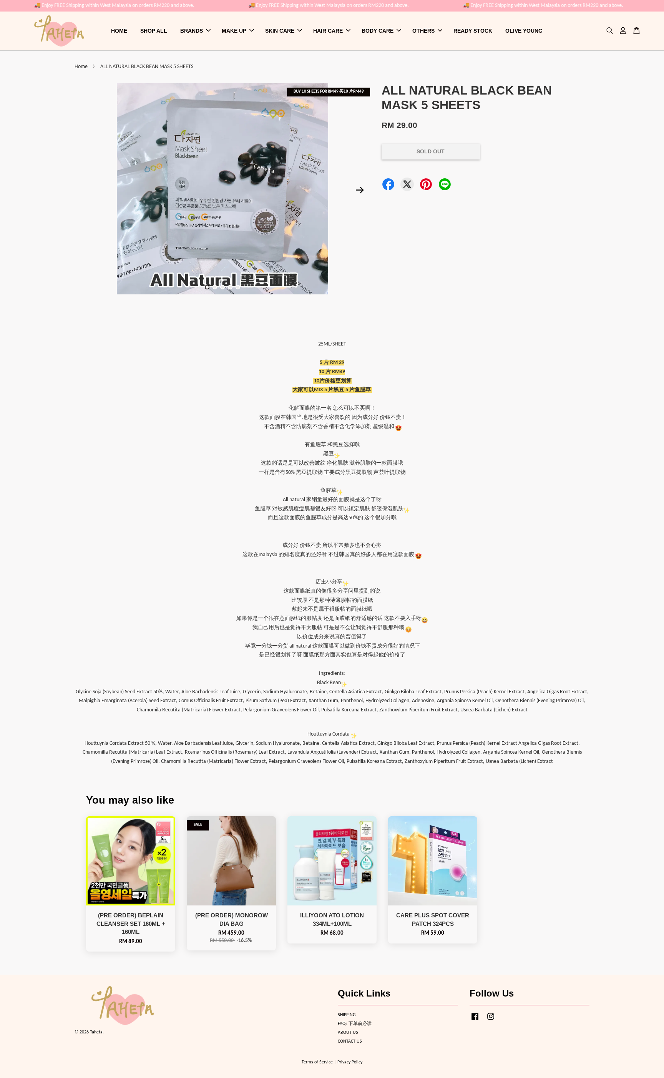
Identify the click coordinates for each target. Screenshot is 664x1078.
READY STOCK (472, 31)
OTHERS (423, 31)
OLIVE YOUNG (524, 31)
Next (359, 190)
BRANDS (191, 31)
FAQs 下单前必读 (355, 1024)
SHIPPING (347, 1015)
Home (81, 67)
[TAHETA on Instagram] (490, 1020)
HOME (119, 31)
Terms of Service (317, 1062)
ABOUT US (348, 1032)
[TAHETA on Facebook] (475, 1020)
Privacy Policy (349, 1062)
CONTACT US (350, 1041)
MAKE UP (234, 31)
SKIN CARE (279, 31)
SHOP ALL (153, 31)
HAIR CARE (328, 31)
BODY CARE (377, 31)
